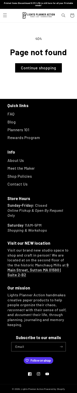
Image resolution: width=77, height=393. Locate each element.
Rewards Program (23, 137)
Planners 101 (18, 129)
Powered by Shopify (54, 389)
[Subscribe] (61, 346)
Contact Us (17, 184)
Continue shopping (38, 67)
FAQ (11, 114)
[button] (5, 15)
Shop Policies (19, 176)
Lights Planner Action (32, 389)
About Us (15, 160)
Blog (11, 122)
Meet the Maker (21, 168)
